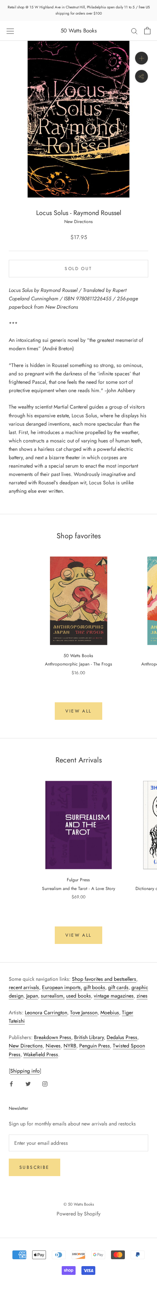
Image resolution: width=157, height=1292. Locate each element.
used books (78, 995)
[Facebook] (11, 1083)
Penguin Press (94, 1045)
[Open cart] (147, 30)
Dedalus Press (122, 1037)
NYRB (70, 1045)
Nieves (53, 1045)
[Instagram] (44, 1083)
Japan (32, 995)
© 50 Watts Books (79, 1204)
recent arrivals (24, 987)
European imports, (62, 987)
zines (142, 995)
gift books (94, 987)
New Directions (26, 1045)
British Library (89, 1037)
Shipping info (25, 1070)
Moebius (109, 1012)
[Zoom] (141, 58)
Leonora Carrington (46, 1012)
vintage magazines (114, 995)
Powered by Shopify (78, 1213)
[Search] (134, 31)
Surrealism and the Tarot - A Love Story (78, 888)
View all (78, 711)
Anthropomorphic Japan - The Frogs (78, 664)
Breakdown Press (52, 1037)
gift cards (118, 987)
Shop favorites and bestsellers (104, 979)
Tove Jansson (83, 1012)
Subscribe (34, 1167)
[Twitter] (28, 1083)
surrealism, (53, 995)
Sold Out (78, 268)
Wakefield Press (40, 1054)
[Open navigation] (10, 31)
